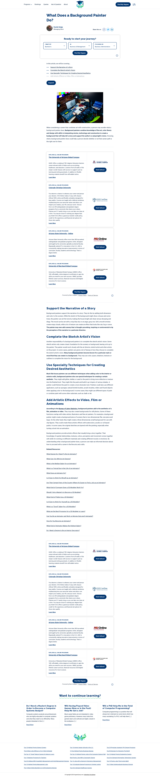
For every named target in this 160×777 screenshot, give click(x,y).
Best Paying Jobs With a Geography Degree (82, 757)
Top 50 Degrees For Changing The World (118, 751)
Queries (46, 4)
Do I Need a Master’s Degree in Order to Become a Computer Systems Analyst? (41, 708)
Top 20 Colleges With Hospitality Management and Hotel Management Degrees (46, 761)
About (66, 4)
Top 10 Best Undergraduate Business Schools (120, 764)
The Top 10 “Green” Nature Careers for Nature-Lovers (39, 754)
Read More (29, 725)
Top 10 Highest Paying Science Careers (35, 747)
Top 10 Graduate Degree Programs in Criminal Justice (85, 764)
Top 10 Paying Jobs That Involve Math (118, 761)
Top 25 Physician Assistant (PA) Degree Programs (121, 747)
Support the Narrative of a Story (61, 67)
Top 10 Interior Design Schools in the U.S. (81, 747)
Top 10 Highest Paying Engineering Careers (119, 754)
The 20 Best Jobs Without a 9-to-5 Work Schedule (38, 751)
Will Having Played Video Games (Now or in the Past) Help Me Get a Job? (77, 708)
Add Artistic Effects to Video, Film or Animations (67, 76)
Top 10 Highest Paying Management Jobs (36, 764)
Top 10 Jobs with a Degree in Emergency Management (85, 761)
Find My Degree (123, 4)
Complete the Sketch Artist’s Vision (62, 70)
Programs (27, 4)
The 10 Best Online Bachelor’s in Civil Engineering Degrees (40, 768)
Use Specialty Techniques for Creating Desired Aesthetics (70, 73)
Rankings (38, 4)
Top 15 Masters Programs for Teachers (35, 757)
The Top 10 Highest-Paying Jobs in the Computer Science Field (88, 754)
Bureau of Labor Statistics (68, 409)
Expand (51, 83)
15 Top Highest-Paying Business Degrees (81, 751)
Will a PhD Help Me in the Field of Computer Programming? (117, 707)
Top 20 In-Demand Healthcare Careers (81, 768)
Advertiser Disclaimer (89, 774)
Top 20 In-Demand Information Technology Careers (121, 757)
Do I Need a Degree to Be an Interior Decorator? (63, 530)
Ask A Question (56, 4)
